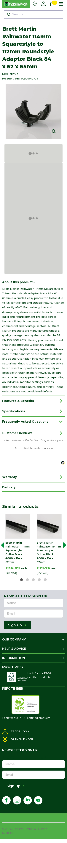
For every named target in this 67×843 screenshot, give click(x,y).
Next (63, 545)
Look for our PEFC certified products (26, 718)
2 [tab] (27, 579)
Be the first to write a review (33, 448)
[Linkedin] (27, 800)
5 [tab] (45, 579)
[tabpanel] (18, 545)
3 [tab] (33, 579)
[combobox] (33, 14)
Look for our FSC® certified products (39, 675)
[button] (33, 448)
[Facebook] (6, 800)
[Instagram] (17, 800)
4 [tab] (39, 579)
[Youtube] (38, 800)
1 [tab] (21, 579)
